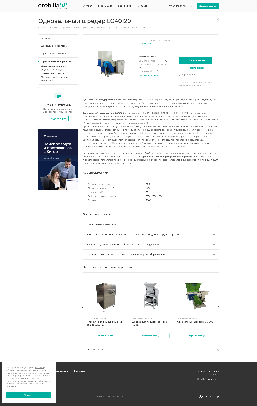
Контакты (79, 371)
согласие (39, 367)
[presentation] (82, 310)
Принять (29, 395)
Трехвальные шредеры (52, 73)
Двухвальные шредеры (53, 70)
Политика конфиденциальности (108, 396)
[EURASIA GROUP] (208, 396)
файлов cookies (24, 370)
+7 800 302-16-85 (177, 6)
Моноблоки (47, 80)
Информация (60, 371)
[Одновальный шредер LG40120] (110, 62)
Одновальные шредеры (53, 66)
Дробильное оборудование (56, 46)
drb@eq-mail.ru (208, 379)
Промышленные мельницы (55, 53)
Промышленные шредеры (56, 61)
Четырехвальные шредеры (54, 77)
